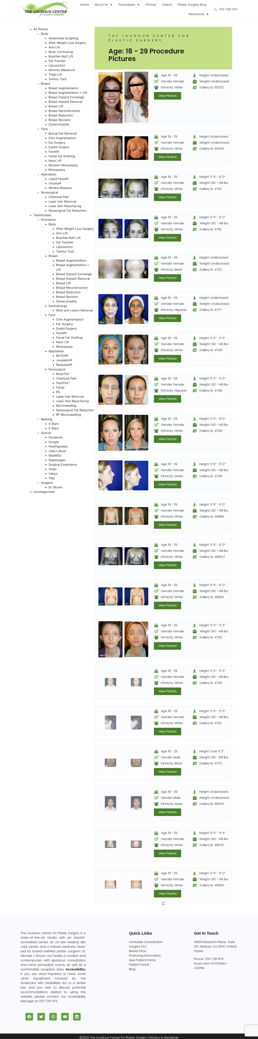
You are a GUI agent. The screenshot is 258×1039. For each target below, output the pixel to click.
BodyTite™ (63, 374)
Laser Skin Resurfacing (65, 206)
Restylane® (64, 365)
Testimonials (42, 215)
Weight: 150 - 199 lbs (213, 757)
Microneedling (66, 405)
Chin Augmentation (62, 138)
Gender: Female (172, 81)
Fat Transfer (57, 61)
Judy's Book (57, 451)
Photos (151, 4)
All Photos (40, 29)
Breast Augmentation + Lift (68, 92)
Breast (45, 83)
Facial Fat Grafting (62, 156)
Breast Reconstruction (64, 111)
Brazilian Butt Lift (61, 56)
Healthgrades (58, 446)
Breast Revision (59, 120)
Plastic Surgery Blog (192, 4)
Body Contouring (61, 52)
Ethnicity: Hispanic (174, 310)
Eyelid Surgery (59, 147)
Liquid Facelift (59, 179)
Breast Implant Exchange (66, 97)
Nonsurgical (49, 192)
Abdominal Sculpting (63, 38)
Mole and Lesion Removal (74, 310)
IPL (58, 392)
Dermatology (58, 306)
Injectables (48, 174)
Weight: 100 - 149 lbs (213, 183)
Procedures (126, 4)
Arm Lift (54, 47)
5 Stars (54, 428)
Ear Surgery (57, 142)
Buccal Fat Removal (63, 133)
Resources (196, 14)
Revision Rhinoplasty (63, 165)
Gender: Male (170, 757)
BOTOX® (62, 356)
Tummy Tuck (58, 79)
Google (54, 442)
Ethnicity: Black (171, 269)
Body (44, 34)
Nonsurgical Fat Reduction (67, 210)
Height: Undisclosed (213, 75)
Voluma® (55, 183)
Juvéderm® (64, 360)
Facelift (54, 151)
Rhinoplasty (57, 170)
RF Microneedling (68, 415)
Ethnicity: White (172, 87)
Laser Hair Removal (62, 201)
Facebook (56, 437)
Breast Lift (56, 106)
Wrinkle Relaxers (60, 188)
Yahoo (53, 473)
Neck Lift (55, 161)
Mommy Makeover (62, 70)
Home (84, 4)
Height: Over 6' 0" (211, 751)
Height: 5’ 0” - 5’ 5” (212, 338)
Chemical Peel (59, 197)
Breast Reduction (61, 115)
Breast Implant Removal (65, 102)
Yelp (52, 478)
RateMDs (55, 455)
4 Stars (54, 424)
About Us (101, 4)
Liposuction (57, 65)
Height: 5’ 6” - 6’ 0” (212, 177)
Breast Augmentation (64, 88)
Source (46, 433)
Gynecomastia (59, 124)
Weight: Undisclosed (214, 81)
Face (44, 129)
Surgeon (47, 483)
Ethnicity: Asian (171, 804)
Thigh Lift (55, 74)
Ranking (46, 419)
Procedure (48, 219)
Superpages (57, 460)
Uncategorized (44, 492)
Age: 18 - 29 (169, 75)
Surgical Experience (63, 464)
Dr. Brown (56, 487)
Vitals (52, 469)
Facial (60, 387)
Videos (167, 4)
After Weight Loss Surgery (67, 43)
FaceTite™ (63, 383)
